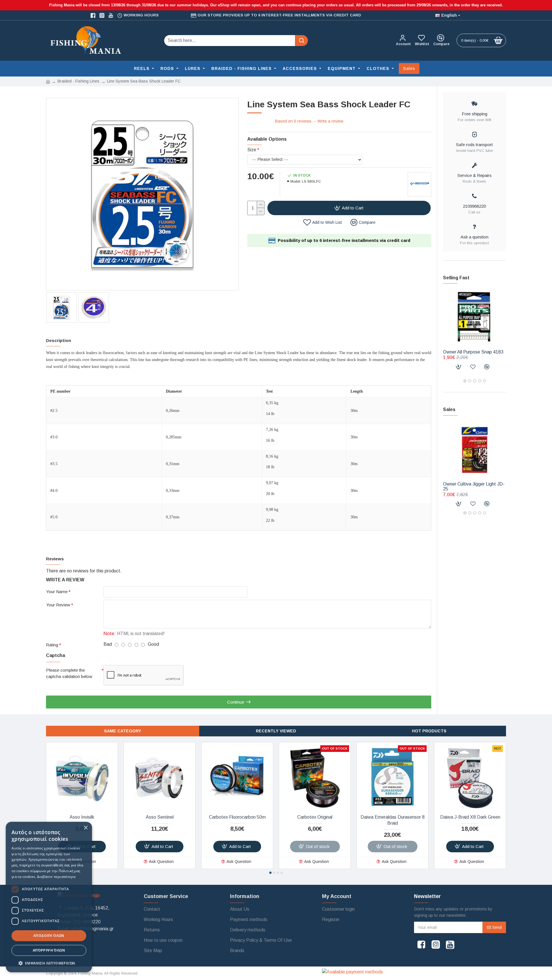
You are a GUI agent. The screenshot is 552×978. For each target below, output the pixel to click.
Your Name (57, 591)
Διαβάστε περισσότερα (56, 876)
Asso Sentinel (160, 817)
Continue (235, 702)
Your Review (58, 604)
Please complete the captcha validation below (69, 673)
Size (251, 149)
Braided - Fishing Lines (78, 81)
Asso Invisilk (82, 817)
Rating (52, 644)
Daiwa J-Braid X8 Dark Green (470, 817)
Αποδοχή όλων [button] (48, 935)
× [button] (85, 828)
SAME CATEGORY (122, 731)
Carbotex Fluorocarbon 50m (237, 817)
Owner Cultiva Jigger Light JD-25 (474, 487)
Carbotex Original (314, 817)
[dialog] (49, 897)
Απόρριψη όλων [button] (49, 950)
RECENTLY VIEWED (276, 731)
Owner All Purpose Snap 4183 (473, 351)
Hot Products (429, 731)
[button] (465, 381)
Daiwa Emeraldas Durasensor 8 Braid (393, 820)
